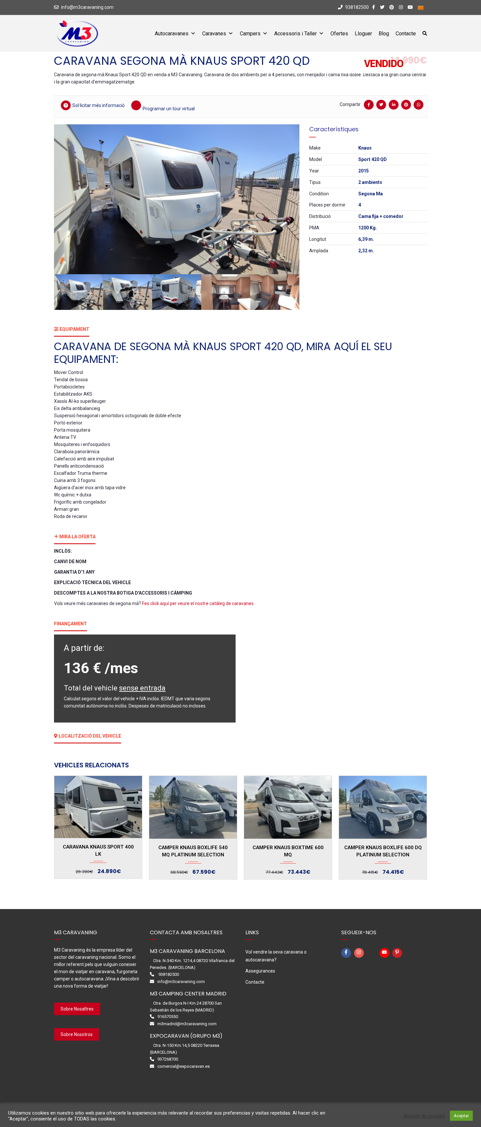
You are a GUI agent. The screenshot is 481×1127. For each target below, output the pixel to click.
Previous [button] (68, 199)
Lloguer (363, 33)
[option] (176, 199)
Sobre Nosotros (77, 1034)
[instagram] (360, 953)
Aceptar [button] (461, 1115)
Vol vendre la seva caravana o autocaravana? (276, 955)
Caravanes (214, 33)
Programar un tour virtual (169, 108)
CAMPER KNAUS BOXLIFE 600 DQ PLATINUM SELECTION (288, 851)
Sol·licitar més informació (98, 105)
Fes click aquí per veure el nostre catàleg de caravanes (198, 603)
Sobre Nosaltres (77, 1008)
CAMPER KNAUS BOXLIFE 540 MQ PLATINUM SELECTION (98, 851)
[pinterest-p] (398, 953)
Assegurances (260, 971)
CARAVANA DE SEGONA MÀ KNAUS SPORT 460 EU (383, 851)
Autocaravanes (171, 33)
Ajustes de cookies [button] (424, 1116)
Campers (250, 33)
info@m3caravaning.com (87, 7)
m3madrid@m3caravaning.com (187, 1023)
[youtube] (385, 953)
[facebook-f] (347, 953)
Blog (384, 33)
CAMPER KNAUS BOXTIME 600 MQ (193, 851)
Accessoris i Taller (295, 33)
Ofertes (339, 33)
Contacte (406, 33)
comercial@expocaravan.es (183, 1066)
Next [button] (285, 199)
